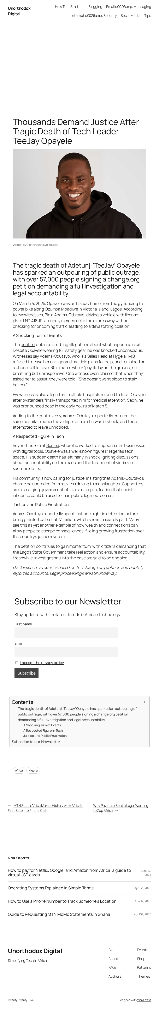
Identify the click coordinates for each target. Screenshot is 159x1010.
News (54, 245)
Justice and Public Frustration (45, 736)
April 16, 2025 (142, 914)
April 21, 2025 (142, 888)
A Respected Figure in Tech (43, 730)
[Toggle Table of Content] (140, 702)
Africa (19, 770)
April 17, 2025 (143, 901)
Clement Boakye (37, 245)
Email (18, 643)
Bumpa (52, 445)
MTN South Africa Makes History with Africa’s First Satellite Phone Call (45, 808)
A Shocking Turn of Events (42, 725)
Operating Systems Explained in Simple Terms (51, 888)
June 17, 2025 (146, 873)
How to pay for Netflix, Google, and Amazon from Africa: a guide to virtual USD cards (69, 872)
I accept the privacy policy (42, 662)
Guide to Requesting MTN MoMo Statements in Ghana (59, 914)
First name (23, 623)
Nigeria (33, 770)
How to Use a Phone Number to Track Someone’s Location (62, 901)
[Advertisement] (79, 66)
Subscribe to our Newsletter (36, 741)
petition (28, 344)
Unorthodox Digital (19, 11)
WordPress (144, 1000)
